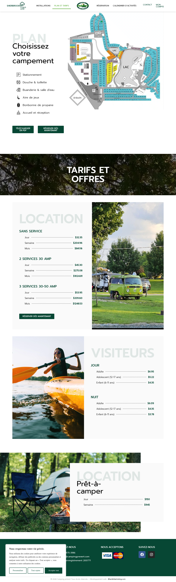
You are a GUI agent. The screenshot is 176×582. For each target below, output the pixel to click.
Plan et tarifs (61, 5)
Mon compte (160, 5)
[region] (36, 560)
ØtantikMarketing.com (116, 579)
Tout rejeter (35, 570)
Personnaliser (18, 570)
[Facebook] (142, 554)
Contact (147, 4)
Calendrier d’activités (124, 5)
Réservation (103, 5)
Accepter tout (53, 570)
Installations (43, 5)
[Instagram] (151, 554)
